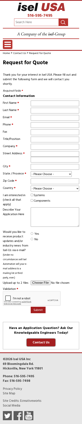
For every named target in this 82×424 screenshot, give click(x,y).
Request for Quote (40, 53)
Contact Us (19, 53)
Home (6, 53)
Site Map (9, 393)
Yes (37, 233)
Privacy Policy (12, 389)
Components (42, 200)
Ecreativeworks (30, 401)
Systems (39, 195)
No (36, 239)
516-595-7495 (40, 15)
